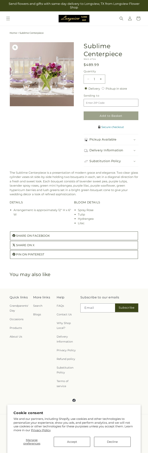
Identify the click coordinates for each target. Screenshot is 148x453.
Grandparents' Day (19, 308)
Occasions (17, 319)
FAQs (60, 305)
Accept (72, 442)
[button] (8, 18)
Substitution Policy (65, 370)
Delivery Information (65, 339)
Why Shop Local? (64, 325)
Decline (112, 442)
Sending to (97, 96)
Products (16, 328)
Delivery (94, 88)
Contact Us (64, 314)
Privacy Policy (41, 430)
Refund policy (66, 359)
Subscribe (127, 307)
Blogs (37, 314)
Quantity (90, 71)
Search (37, 305)
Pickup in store (116, 88)
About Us (16, 336)
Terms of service (62, 383)
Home (13, 32)
